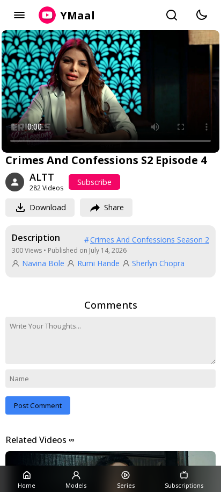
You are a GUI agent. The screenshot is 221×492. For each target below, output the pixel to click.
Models (75, 485)
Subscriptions (184, 485)
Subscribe (94, 182)
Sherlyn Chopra (158, 263)
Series (126, 485)
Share (114, 207)
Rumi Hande (98, 263)
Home (26, 485)
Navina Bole (43, 263)
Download (48, 207)
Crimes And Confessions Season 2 (149, 239)
